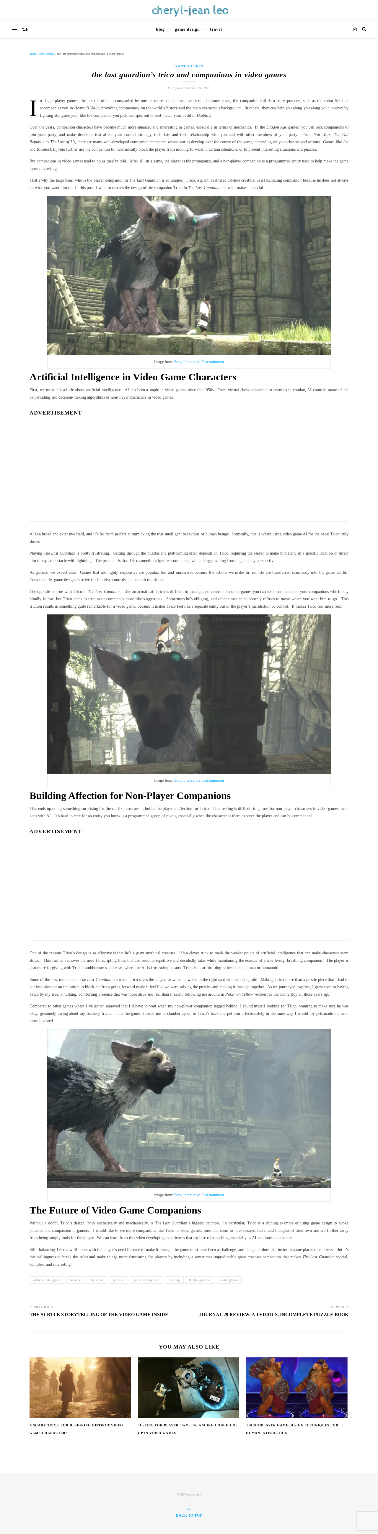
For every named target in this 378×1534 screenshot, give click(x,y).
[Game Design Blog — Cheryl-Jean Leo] (189, 10)
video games (229, 1280)
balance (75, 1280)
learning (174, 1280)
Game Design (46, 53)
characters (96, 1280)
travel (216, 29)
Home (33, 53)
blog (160, 29)
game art (118, 1280)
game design (187, 29)
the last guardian (200, 1280)
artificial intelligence (47, 1280)
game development (146, 1280)
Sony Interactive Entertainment (199, 361)
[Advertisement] (189, 471)
